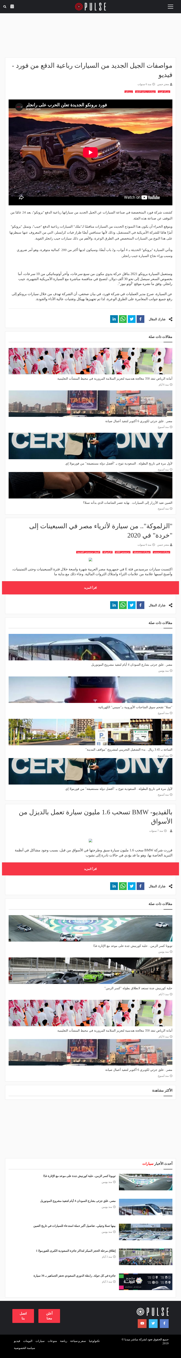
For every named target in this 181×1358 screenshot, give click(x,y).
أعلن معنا (49, 1316)
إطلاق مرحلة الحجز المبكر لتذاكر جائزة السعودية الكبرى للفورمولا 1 (76, 1250)
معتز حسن (163, 84)
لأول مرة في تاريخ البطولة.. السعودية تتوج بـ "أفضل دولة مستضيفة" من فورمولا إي (118, 463)
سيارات (40, 1341)
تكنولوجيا (94, 1341)
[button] (140, 319)
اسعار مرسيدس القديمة (88, 552)
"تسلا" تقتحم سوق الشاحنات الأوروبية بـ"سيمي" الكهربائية (135, 707)
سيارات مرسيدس (161, 552)
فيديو (17, 1341)
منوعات (52, 1341)
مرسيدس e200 (122, 552)
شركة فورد (164, 91)
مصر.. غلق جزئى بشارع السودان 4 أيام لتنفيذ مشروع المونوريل (131, 664)
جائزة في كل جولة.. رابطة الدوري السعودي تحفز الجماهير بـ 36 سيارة (75, 1275)
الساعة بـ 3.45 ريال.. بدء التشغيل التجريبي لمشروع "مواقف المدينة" (128, 749)
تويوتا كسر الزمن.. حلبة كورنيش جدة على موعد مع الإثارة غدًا (132, 946)
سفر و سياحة (78, 1341)
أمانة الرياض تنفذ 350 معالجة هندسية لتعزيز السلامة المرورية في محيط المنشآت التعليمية (114, 378)
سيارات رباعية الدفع (145, 91)
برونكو (129, 91)
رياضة (63, 1341)
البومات (27, 1341)
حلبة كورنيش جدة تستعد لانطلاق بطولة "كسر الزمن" (138, 988)
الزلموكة (107, 552)
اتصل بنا (23, 1316)
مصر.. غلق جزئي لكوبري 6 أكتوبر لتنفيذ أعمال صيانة (138, 421)
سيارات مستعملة (141, 552)
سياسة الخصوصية (24, 1348)
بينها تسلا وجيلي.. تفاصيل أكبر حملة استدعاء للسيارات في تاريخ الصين (74, 1225)
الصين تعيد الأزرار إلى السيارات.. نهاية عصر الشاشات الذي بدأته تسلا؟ (127, 502)
